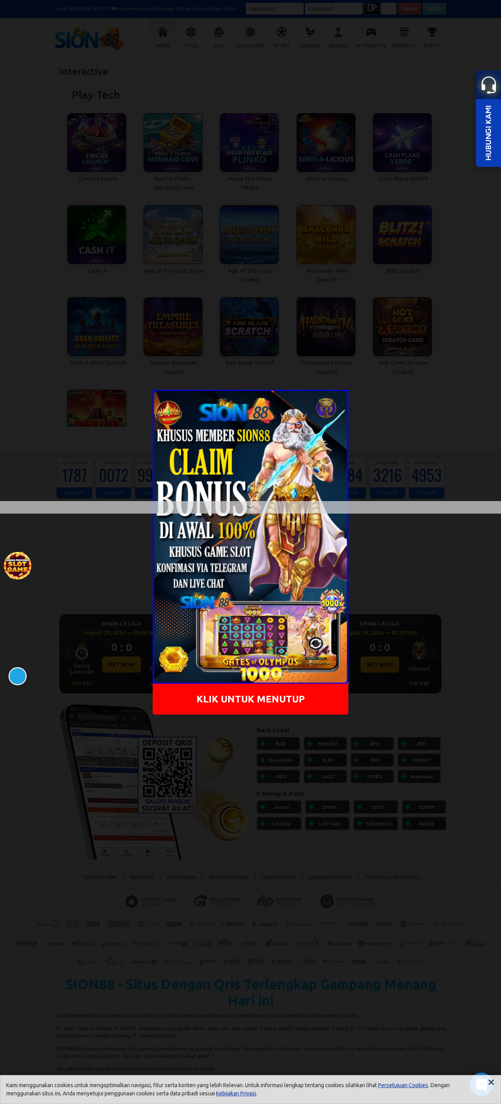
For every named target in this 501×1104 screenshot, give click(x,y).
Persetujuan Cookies (403, 1085)
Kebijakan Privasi (236, 1093)
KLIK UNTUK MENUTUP (250, 698)
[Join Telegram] (17, 675)
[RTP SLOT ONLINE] (17, 565)
